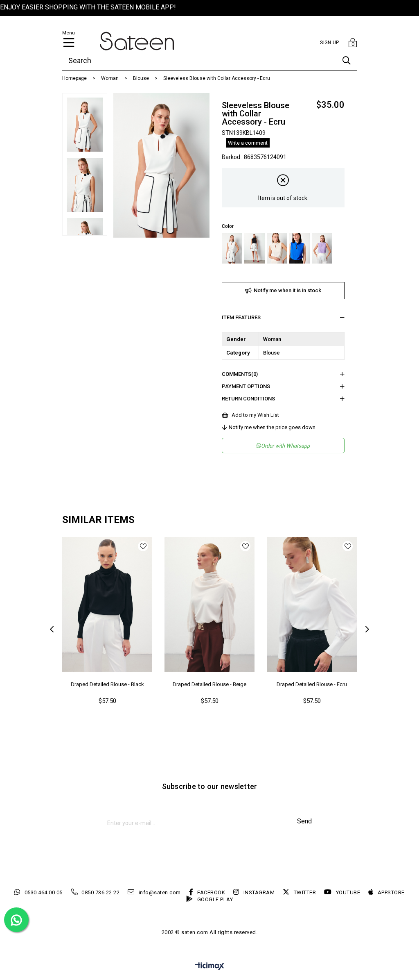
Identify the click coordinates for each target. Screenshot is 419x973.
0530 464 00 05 (44, 892)
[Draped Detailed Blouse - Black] (107, 604)
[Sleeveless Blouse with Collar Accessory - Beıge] (277, 248)
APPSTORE (391, 892)
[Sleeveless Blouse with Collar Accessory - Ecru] (232, 248)
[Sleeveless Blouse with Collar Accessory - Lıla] (322, 248)
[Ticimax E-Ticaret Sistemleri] (209, 966)
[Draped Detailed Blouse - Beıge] (209, 604)
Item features (241, 317)
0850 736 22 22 (100, 892)
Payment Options (246, 386)
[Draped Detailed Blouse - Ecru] (312, 604)
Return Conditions (248, 399)
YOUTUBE (348, 892)
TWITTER (305, 892)
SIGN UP (329, 42)
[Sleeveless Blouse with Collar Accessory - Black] (254, 248)
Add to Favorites (143, 546)
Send (304, 821)
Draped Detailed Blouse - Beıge (209, 684)
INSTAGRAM (259, 892)
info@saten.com (160, 892)
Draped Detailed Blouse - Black (107, 684)
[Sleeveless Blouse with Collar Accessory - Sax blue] (299, 248)
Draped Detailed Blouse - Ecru (312, 684)
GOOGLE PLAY (215, 899)
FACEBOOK (211, 892)
